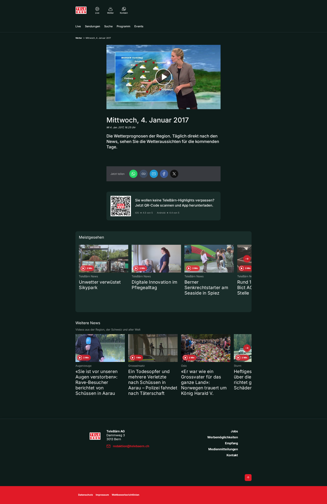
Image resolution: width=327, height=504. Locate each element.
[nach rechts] (247, 258)
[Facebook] (164, 174)
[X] (174, 174)
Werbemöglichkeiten (222, 437)
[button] (143, 174)
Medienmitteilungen (223, 449)
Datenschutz (85, 494)
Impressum (102, 494)
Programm (123, 26)
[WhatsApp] (133, 174)
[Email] (154, 174)
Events (138, 26)
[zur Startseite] (81, 10)
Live (78, 26)
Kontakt (232, 455)
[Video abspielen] (163, 77)
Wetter (78, 38)
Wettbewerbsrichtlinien (125, 494)
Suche (108, 26)
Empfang (231, 443)
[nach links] (80, 258)
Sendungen (92, 26)
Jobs (234, 431)
